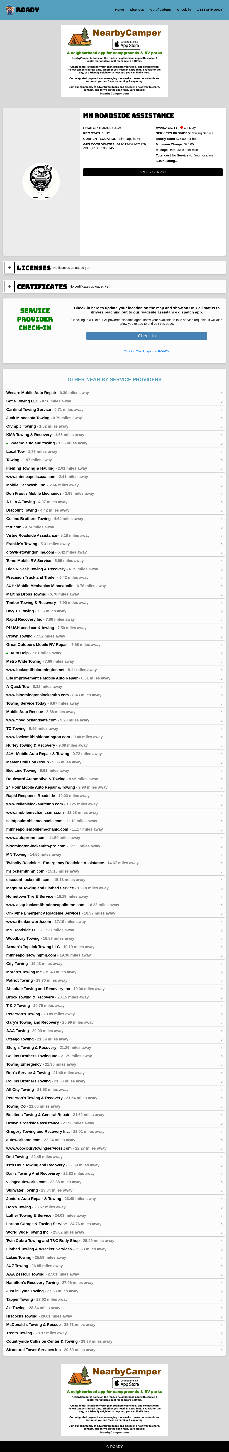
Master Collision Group (114, 762)
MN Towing (114, 854)
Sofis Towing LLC (114, 401)
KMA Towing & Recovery (114, 434)
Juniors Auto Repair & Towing (114, 1198)
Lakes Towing (114, 1257)
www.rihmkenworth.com (114, 921)
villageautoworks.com (114, 1182)
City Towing (114, 963)
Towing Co (114, 1106)
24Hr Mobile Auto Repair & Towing (114, 753)
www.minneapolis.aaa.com (114, 476)
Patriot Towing (114, 980)
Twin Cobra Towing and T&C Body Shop (114, 1240)
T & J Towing (114, 1005)
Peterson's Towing (114, 1014)
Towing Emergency (114, 1064)
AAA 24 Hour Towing (114, 1274)
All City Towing (114, 1089)
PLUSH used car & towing (114, 628)
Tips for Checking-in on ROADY (146, 351)
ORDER (153, 172)
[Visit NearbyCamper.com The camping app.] (114, 61)
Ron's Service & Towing (114, 1072)
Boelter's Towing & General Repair (114, 1114)
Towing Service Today (114, 703)
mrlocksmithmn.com (114, 871)
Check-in (147, 335)
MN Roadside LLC (114, 930)
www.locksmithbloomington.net (114, 670)
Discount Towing (114, 510)
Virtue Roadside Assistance (114, 535)
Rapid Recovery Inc (114, 619)
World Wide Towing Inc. (114, 1232)
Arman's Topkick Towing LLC (114, 947)
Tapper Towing (114, 1299)
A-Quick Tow (114, 686)
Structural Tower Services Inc (114, 1350)
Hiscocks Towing (114, 1316)
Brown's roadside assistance (114, 1123)
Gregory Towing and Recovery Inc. (114, 1131)
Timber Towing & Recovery (114, 602)
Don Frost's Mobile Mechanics (114, 493)
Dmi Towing (114, 1156)
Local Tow (114, 451)
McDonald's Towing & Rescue (114, 1324)
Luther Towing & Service (114, 1215)
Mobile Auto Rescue (114, 711)
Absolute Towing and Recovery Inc (114, 989)
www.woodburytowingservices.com (114, 1148)
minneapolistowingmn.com (114, 955)
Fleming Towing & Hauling (114, 468)
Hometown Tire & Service (114, 896)
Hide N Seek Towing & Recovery (114, 569)
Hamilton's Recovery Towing (114, 1282)
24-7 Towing (114, 1266)
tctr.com (114, 527)
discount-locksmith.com (114, 879)
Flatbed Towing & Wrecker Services (114, 1249)
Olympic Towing (114, 426)
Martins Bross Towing (114, 594)
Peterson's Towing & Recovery (114, 1098)
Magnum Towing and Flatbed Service (114, 888)
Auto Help (116, 653)
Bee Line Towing (114, 770)
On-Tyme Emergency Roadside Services (114, 913)
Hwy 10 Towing (114, 611)
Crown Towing (114, 636)
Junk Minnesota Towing (114, 418)
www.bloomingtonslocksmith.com (114, 695)
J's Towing (114, 1308)
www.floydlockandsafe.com (114, 720)
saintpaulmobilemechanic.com (114, 821)
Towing (114, 460)
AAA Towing (114, 1030)
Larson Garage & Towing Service (114, 1224)
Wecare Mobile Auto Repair (114, 392)
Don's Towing (114, 1207)
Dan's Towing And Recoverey (114, 1173)
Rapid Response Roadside (114, 795)
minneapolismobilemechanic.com (114, 829)
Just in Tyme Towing (114, 1291)
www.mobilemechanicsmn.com (114, 812)
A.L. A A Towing (114, 502)
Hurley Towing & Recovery (114, 745)
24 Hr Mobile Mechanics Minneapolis (114, 586)
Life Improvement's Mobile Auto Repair (114, 678)
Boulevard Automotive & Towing (114, 779)
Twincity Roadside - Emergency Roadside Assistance (114, 863)
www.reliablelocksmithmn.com (114, 804)
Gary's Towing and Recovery (114, 1022)
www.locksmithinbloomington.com (114, 737)
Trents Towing (114, 1333)
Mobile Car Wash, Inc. (114, 485)
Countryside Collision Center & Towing (114, 1341)
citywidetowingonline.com (114, 552)
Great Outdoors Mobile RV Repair (114, 644)
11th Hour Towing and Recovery (114, 1165)
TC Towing (114, 728)
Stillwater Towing (114, 1190)
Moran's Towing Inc (114, 972)
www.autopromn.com (114, 837)
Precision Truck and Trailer (114, 577)
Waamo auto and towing (116, 443)
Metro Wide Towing (114, 661)
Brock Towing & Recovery (114, 997)
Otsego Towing (114, 1039)
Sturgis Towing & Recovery (114, 1047)
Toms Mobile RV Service (114, 560)
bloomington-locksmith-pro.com (114, 846)
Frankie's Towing (114, 544)
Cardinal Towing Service (114, 409)
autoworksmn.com (114, 1140)
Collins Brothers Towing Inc (114, 1056)
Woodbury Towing (114, 938)
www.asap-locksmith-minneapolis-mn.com (114, 905)
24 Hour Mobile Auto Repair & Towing (114, 787)
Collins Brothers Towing (114, 518)
